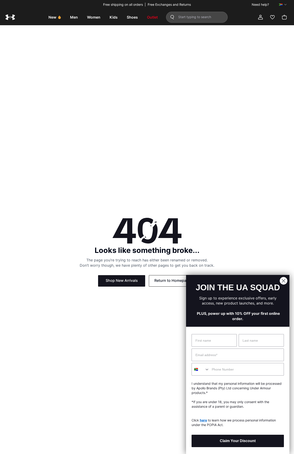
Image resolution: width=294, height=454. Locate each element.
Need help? (260, 4)
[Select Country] (282, 4)
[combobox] (200, 369)
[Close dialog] (284, 281)
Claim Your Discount (238, 441)
